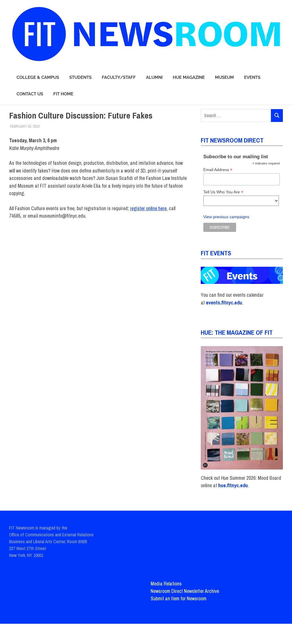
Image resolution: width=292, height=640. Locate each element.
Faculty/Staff (119, 77)
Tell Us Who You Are (223, 192)
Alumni (154, 77)
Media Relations (166, 583)
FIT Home (63, 94)
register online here (148, 208)
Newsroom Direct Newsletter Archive (185, 591)
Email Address (217, 169)
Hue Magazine (189, 77)
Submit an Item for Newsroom (178, 598)
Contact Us (30, 94)
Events (252, 77)
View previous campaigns (226, 217)
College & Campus (38, 77)
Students (80, 77)
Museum (224, 77)
